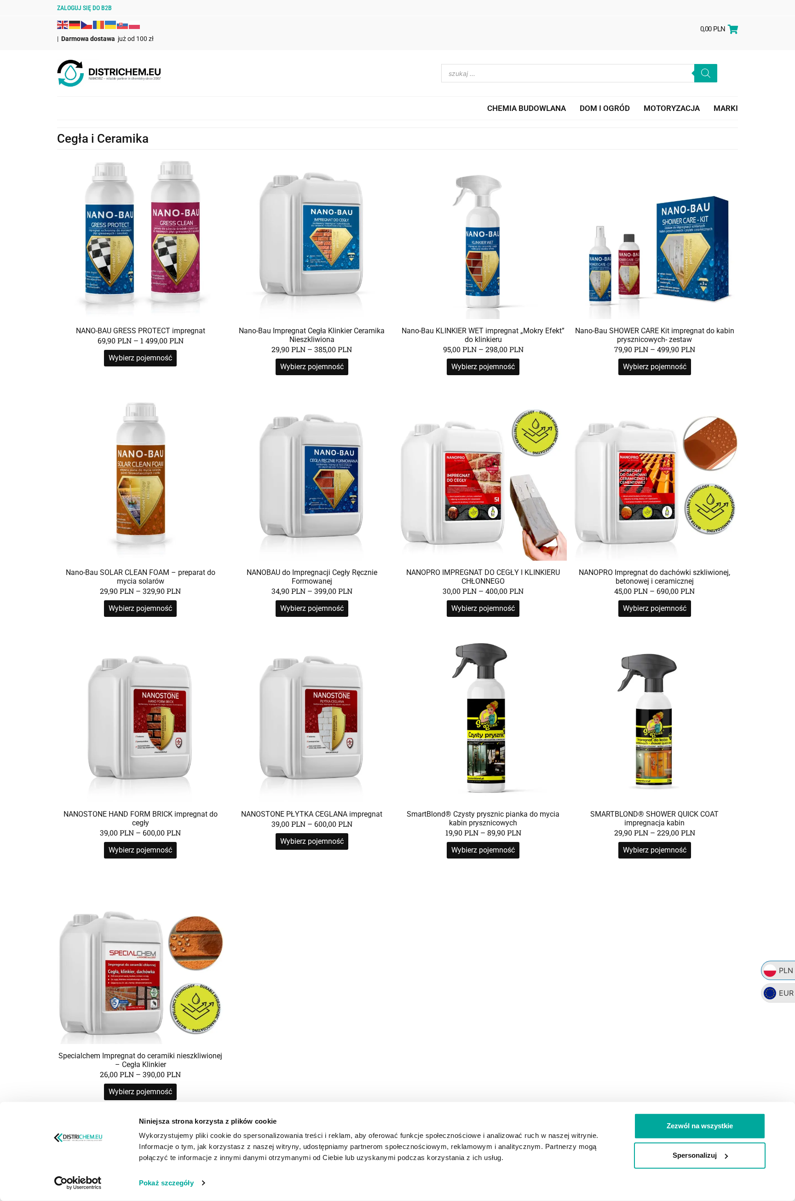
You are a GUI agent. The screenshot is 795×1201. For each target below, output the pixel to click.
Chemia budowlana (526, 108)
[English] (63, 24)
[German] (75, 24)
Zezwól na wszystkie (700, 1126)
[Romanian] (99, 24)
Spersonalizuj (695, 1155)
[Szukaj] (705, 73)
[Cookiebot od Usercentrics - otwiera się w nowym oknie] (78, 1183)
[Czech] (87, 24)
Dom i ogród (605, 108)
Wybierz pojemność (140, 358)
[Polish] (135, 24)
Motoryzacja (672, 108)
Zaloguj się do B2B (84, 8)
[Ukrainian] (111, 24)
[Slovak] (123, 24)
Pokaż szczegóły (166, 1183)
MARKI (726, 108)
